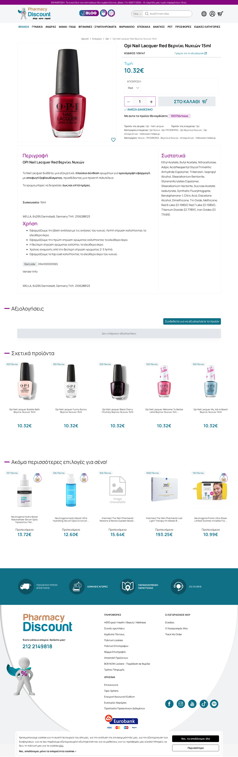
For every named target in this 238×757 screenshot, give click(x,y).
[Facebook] (169, 704)
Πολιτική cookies (113, 640)
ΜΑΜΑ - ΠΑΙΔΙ (67, 27)
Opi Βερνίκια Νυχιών (191, 130)
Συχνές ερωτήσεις (114, 628)
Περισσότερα (196, 748)
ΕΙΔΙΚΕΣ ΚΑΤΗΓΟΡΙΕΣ (207, 27)
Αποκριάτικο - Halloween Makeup (198, 137)
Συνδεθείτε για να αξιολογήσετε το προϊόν (192, 321)
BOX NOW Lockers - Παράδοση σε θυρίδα (127, 663)
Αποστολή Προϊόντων (116, 657)
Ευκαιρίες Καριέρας (115, 702)
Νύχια (141, 137)
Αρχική (85, 38)
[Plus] (151, 102)
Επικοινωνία (111, 684)
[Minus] (128, 102)
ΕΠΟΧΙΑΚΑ (143, 27)
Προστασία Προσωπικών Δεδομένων (124, 708)
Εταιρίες (97, 38)
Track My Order (173, 634)
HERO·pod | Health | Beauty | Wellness (125, 622)
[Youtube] (192, 704)
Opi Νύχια (154, 130)
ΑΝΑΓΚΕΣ (159, 27)
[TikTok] (204, 704)
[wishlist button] (113, 140)
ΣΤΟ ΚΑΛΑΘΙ (187, 101)
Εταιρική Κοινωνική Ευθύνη (119, 696)
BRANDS (23, 27)
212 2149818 (37, 646)
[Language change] (198, 10)
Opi (107, 38)
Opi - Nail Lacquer (155, 126)
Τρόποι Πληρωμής (114, 669)
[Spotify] (214, 704)
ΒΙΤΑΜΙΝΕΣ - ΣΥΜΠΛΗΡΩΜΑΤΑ (97, 27)
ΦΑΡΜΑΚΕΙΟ (127, 27)
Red (130, 88)
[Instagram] (181, 704)
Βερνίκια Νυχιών (170, 137)
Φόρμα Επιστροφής (115, 651)
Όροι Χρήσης (111, 690)
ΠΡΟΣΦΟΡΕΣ (183, 27)
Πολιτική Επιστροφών (116, 646)
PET (170, 27)
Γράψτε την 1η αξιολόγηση (189, 53)
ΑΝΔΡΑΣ (50, 27)
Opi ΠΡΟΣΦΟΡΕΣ (169, 130)
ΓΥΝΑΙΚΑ (37, 27)
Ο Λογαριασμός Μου (176, 628)
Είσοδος (169, 622)
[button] (147, 14)
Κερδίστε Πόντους (114, 634)
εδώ (61, 745)
